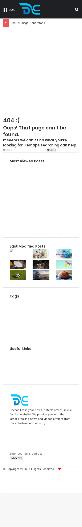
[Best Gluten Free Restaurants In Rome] (64, 278)
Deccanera (69, 469)
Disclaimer (16, 362)
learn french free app (54, 331)
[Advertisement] (41, 70)
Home (13, 353)
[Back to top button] (1, 491)
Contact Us (17, 375)
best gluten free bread (37, 318)
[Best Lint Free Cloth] (64, 268)
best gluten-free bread (33, 313)
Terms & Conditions (22, 371)
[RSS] (4, 486)
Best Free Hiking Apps (49, 305)
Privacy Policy (18, 366)
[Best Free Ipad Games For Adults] (41, 257)
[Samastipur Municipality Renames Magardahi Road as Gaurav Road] (18, 255)
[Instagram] (4, 482)
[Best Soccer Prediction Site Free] (18, 278)
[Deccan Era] (31, 9)
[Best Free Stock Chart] (18, 268)
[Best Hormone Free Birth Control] (41, 278)
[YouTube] (4, 477)
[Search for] (77, 11)
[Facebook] (4, 473)
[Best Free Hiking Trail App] (41, 268)
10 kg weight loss (25, 301)
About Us (16, 358)
